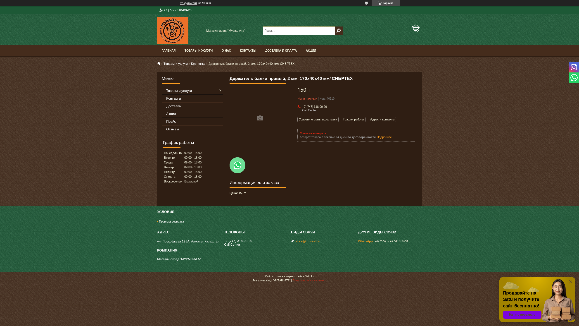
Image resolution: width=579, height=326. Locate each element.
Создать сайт (188, 3)
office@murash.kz (308, 241)
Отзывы (172, 129)
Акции (311, 50)
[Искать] (339, 30)
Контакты (248, 50)
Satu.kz (309, 276)
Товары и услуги (199, 50)
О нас (226, 50)
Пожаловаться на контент (309, 280)
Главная (169, 50)
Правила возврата (171, 221)
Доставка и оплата (281, 50)
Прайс (171, 121)
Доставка (173, 106)
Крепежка (198, 63)
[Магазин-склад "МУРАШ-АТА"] (179, 30)
